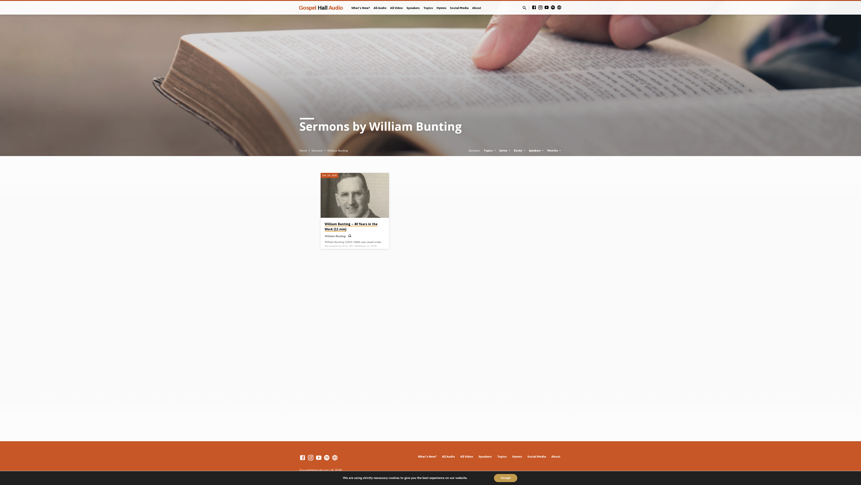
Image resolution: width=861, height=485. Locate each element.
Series (503, 150)
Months (553, 150)
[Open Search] (524, 8)
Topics (428, 8)
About (476, 8)
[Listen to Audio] (349, 236)
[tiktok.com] (559, 7)
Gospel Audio (321, 8)
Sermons (317, 150)
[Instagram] (540, 7)
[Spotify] (552, 7)
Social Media (459, 8)
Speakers (413, 8)
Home (303, 150)
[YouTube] (546, 7)
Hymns (441, 8)
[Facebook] (534, 7)
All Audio (380, 8)
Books (518, 150)
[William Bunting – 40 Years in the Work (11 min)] (355, 195)
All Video (396, 8)
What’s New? (360, 8)
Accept (506, 478)
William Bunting (337, 150)
